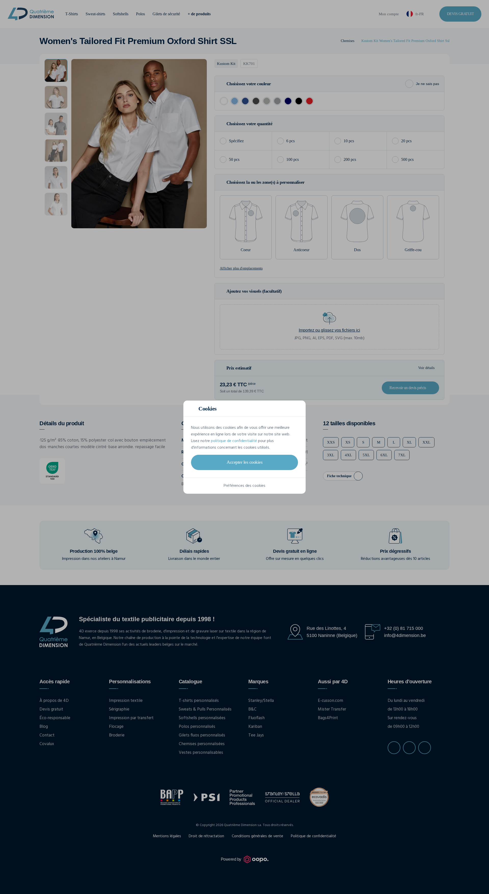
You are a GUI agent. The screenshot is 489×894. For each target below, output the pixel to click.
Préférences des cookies (244, 486)
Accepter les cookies (244, 462)
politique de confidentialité (234, 441)
